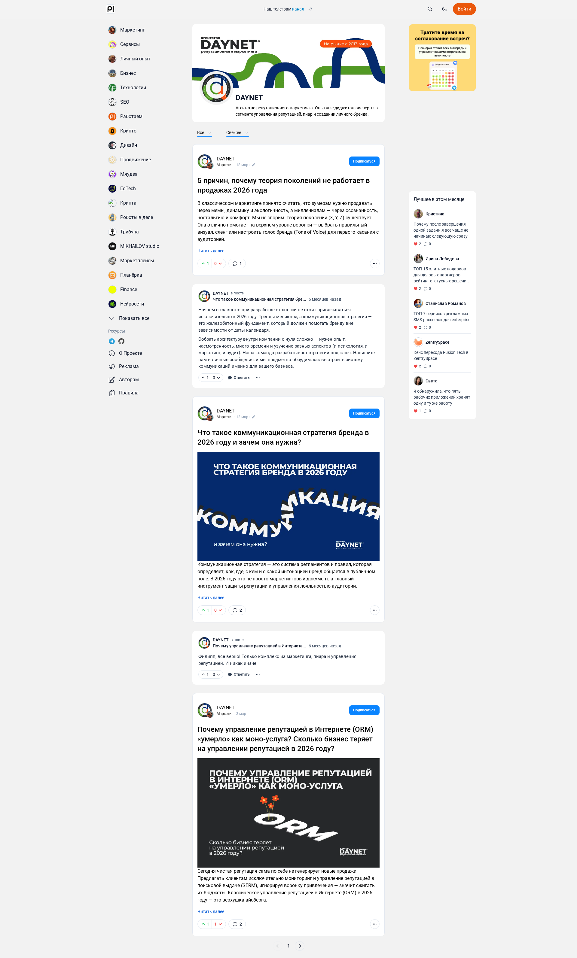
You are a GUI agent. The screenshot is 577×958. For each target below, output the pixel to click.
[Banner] (442, 57)
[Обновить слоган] (310, 9)
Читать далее (210, 250)
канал (298, 9)
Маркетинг (226, 165)
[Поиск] (430, 9)
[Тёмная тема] (444, 9)
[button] (110, 9)
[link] (237, 263)
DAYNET (226, 159)
